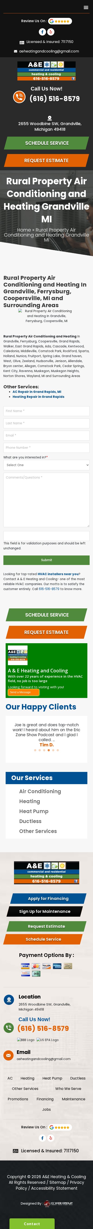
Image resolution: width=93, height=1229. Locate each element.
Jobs (46, 1109)
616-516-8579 (49, 589)
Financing (45, 1099)
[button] (86, 7)
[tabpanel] (46, 732)
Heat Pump (34, 811)
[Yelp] (50, 32)
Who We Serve (68, 1088)
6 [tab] (58, 750)
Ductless (30, 821)
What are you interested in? (25, 457)
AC (10, 1078)
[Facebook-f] (42, 32)
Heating (29, 801)
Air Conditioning (40, 791)
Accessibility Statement (54, 1188)
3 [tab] (44, 750)
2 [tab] (39, 750)
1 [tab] (35, 750)
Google (60, 21)
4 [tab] (48, 750)
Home (24, 230)
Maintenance (73, 1099)
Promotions (18, 1099)
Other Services (38, 831)
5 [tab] (53, 750)
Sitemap (57, 1182)
